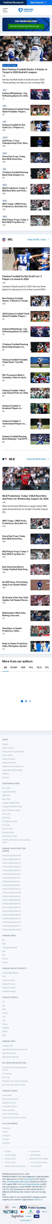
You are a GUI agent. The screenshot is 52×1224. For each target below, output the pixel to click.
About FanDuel (8, 748)
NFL (47, 667)
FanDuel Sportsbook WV (11, 930)
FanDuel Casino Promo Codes (14, 1118)
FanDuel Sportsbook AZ (11, 859)
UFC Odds (6, 825)
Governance (35, 1151)
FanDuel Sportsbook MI (11, 896)
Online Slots (7, 1095)
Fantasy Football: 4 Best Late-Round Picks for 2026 (15, 391)
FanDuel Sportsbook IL (11, 882)
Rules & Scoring (8, 759)
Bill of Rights (35, 1155)
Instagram (6, 1136)
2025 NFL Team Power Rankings (15, 1081)
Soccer (5, 959)
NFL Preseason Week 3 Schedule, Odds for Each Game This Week (14, 377)
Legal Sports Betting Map (12, 770)
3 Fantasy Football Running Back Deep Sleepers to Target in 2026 (15, 174)
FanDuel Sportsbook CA (11, 863)
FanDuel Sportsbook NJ (11, 904)
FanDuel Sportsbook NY (11, 907)
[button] (26, 26)
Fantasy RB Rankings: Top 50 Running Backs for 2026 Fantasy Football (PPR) (15, 95)
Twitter (5, 1132)
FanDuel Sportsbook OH (11, 911)
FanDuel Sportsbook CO (11, 867)
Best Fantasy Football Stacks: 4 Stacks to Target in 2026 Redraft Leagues (24, 71)
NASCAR (5, 1028)
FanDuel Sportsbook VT (11, 926)
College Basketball (9, 948)
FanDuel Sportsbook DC (11, 874)
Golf (3, 1020)
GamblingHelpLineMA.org (17, 1182)
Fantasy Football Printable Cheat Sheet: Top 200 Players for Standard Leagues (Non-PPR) (14, 363)
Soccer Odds (7, 829)
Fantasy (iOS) (7, 1046)
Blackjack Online (9, 1103)
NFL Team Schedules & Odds (13, 1085)
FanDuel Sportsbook (10, 973)
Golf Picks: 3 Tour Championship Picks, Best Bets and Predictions (14, 143)
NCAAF (13, 667)
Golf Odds (6, 818)
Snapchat (6, 1143)
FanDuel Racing (8, 984)
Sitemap (5, 778)
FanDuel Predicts (9, 991)
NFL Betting (6, 1074)
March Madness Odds (11, 810)
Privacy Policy (10, 1159)
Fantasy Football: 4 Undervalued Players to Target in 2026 (13, 423)
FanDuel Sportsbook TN (11, 919)
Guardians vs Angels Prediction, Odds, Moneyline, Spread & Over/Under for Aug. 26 (13, 632)
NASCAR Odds (8, 833)
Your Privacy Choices (38, 1162)
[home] (26, 10)
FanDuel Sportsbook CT (11, 870)
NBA (23, 667)
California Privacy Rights (38, 1159)
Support (5, 744)
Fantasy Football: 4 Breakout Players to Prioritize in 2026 (11, 408)
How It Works (7, 755)
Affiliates (5, 774)
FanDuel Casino (8, 980)
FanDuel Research (13, 2)
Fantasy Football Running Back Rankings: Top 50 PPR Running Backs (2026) (15, 439)
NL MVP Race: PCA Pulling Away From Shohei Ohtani (15, 583)
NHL (31, 667)
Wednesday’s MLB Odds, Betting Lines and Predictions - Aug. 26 (14, 615)
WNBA (4, 1032)
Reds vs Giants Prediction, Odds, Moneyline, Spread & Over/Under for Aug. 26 (15, 646)
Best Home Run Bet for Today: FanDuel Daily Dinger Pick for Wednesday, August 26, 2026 (15, 571)
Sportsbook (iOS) (8, 1053)
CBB (4, 1035)
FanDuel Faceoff (8, 988)
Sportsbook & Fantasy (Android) (14, 1050)
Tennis (5, 1024)
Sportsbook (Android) (10, 1057)
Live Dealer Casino (9, 1107)
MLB (39, 667)
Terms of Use (10, 1162)
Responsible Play (9, 763)
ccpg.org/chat (29, 1179)
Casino (5, 962)
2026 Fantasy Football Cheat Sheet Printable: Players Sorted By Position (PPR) (15, 111)
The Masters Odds (9, 821)
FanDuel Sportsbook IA (11, 878)
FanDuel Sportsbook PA (11, 915)
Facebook (6, 1128)
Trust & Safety (10, 1155)
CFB (3, 1017)
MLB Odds (6, 799)
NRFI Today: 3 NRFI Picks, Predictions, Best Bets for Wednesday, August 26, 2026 (14, 208)
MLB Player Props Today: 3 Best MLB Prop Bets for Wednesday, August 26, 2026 (15, 223)
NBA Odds (6, 795)
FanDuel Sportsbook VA (11, 922)
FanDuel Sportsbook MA (11, 893)
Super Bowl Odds (9, 792)
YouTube (5, 1139)
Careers (8, 1151)
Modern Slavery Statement (12, 766)
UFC (3, 955)
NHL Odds (6, 814)
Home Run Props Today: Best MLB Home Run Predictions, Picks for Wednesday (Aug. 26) (14, 160)
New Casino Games (10, 1099)
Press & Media (36, 1166)
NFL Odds (6, 788)
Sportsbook (36, 2)
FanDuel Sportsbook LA (11, 889)
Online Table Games (10, 1114)
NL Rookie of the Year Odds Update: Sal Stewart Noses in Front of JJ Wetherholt (15, 600)
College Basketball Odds (12, 807)
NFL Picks (6, 1077)
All (5, 667)
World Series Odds (9, 836)
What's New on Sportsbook (13, 752)
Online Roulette (8, 1110)
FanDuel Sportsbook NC (11, 900)
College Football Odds (11, 803)
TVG (4, 977)
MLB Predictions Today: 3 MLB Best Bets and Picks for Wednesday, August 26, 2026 (15, 192)
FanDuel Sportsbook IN (11, 885)
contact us (38, 1200)
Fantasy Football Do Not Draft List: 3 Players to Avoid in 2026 (13, 127)
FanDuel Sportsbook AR (11, 856)
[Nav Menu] (5, 10)
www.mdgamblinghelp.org (32, 1184)
